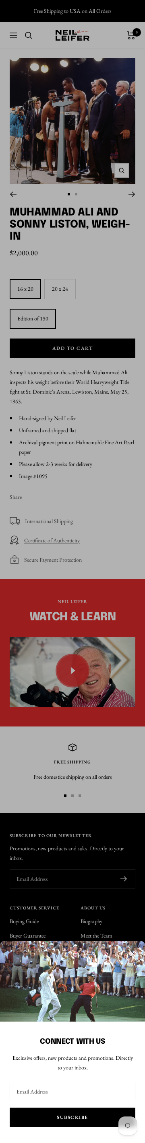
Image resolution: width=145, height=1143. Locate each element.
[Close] (132, 953)
